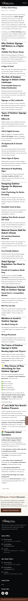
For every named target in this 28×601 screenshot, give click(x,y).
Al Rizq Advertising (16, 32)
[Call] (26, 420)
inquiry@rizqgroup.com (9, 546)
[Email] (26, 423)
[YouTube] (6, 593)
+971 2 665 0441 (16, 564)
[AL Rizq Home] (7, 3)
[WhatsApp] (26, 417)
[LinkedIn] (2, 593)
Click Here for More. (6, 402)
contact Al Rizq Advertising (15, 422)
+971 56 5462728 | (8, 541)
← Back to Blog (5, 488)
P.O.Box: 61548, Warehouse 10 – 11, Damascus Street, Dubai (14, 551)
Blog (2, 584)
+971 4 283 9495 (16, 541)
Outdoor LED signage (7, 136)
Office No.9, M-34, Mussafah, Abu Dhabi (13, 574)
